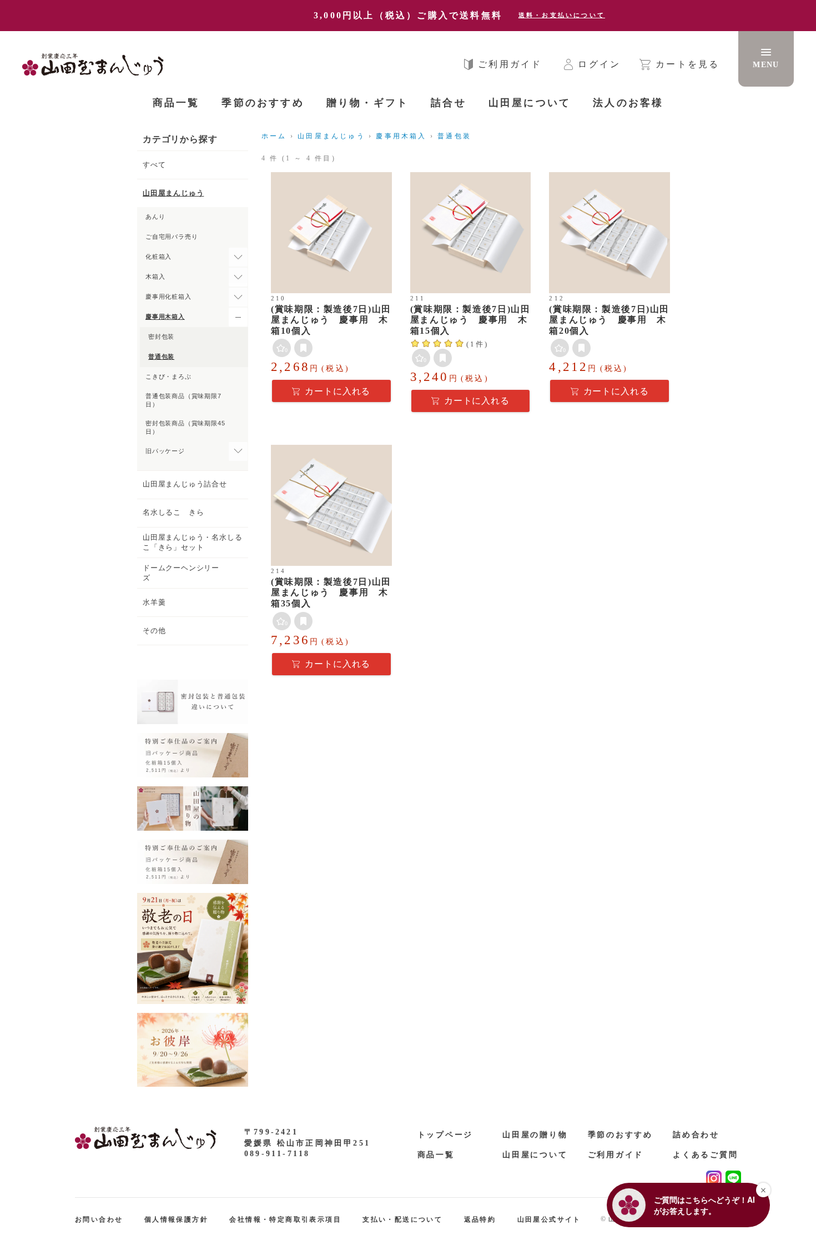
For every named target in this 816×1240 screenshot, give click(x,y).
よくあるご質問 (705, 1155)
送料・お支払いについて (561, 15)
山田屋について (535, 1155)
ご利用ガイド (616, 1155)
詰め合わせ (696, 1135)
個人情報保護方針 (176, 1219)
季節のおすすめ (620, 1135)
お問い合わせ (99, 1219)
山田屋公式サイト (549, 1219)
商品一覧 (176, 102)
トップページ (445, 1135)
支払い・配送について (402, 1219)
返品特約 (480, 1219)
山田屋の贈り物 (535, 1135)
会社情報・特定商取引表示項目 (285, 1219)
